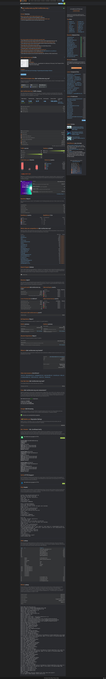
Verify (27, 475)
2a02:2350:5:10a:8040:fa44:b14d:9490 (75, 98)
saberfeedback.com (25, 250)
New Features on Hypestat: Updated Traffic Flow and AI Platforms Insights (77, 133)
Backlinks (25, 199)
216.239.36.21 (53, 51)
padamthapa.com (24, 251)
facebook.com (72, 23)
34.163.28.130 (69, 107)
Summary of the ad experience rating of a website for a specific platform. (34, 321)
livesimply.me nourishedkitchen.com (74, 93)
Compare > (62, 236)
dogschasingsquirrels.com (26, 254)
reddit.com (80, 26)
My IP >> (83, 120)
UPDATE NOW (76, 10)
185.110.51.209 (70, 109)
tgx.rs (22, 238)
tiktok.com (71, 26)
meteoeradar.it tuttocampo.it (73, 77)
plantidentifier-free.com (72, 45)
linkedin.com (80, 27)
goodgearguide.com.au (25, 263)
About (58, 678)
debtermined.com (34, 377)
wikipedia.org (71, 30)
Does (33, 390)
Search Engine (27, 267)
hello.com (62, 375)
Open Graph (42, 86)
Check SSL (62, 437)
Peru (47, 167)
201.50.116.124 (70, 111)
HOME (29, 0)
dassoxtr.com (70, 38)
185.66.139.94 (69, 112)
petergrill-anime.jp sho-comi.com (74, 85)
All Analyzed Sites (47, 678)
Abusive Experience (28, 336)
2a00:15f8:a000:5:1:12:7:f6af (73, 105)
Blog (52, 678)
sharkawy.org (47, 377)
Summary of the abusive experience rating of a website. (31, 338)
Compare (61, 3)
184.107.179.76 (70, 108)
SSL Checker (31, 429)
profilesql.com (23, 257)
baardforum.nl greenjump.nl (73, 88)
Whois (25, 584)
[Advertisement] (43, 30)
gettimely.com (23, 237)
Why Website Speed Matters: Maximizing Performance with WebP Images (78, 128)
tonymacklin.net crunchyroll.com (74, 78)
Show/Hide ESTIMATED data (75, 145)
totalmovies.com (70, 37)
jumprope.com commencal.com (74, 74)
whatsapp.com (81, 31)
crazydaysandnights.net (25, 377)
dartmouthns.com (70, 42)
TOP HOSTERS (43, 0)
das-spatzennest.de (71, 56)
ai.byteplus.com (70, 52)
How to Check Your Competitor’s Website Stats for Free (78, 138)
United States (48, 163)
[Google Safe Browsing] (21, 415)
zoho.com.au (23, 240)
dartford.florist (70, 51)
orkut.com (23, 375)
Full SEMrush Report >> (61, 194)
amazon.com (80, 24)
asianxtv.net (41, 377)
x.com (70, 24)
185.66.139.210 (70, 114)
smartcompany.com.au (25, 241)
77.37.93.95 (69, 101)
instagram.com (81, 23)
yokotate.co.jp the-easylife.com (74, 79)
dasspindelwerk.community (72, 55)
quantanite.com (24, 246)
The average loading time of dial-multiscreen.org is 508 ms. (32, 383)
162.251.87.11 (69, 118)
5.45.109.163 (69, 104)
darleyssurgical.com (71, 44)
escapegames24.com (39, 375)
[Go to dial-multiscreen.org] (48, 8)
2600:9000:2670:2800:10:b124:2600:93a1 (75, 116)
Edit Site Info (23, 74)
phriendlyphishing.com (25, 248)
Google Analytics (25, 86)
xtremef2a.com (56, 375)
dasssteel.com (70, 49)
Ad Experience (27, 319)
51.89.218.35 (69, 115)
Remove (71, 151)
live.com (79, 30)
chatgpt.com (71, 29)
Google (27, 409)
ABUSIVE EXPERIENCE (53, 0)
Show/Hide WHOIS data (74, 149)
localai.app (23, 253)
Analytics (23, 85)
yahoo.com (80, 29)
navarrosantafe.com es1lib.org (73, 82)
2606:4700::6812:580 (71, 100)
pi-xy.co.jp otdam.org (72, 89)
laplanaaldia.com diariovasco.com (74, 83)
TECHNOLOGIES (59, 0)
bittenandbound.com (30, 375)
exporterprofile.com (48, 375)
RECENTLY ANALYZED (37, 0)
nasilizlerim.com (70, 53)
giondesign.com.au (24, 258)
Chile (47, 169)
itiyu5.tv (22, 243)
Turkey (47, 166)
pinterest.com (72, 31)
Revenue (25, 280)
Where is (32, 350)
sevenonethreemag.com (72, 47)
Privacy (54, 678)
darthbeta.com (70, 41)
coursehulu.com (24, 244)
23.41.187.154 (69, 103)
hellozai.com (23, 247)
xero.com (23, 236)
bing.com (71, 27)
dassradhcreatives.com (72, 40)
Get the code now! (76, 161)
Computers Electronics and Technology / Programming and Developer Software (36, 70)
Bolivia (47, 165)
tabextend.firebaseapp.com (26, 260)
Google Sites (33, 86)
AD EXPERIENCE (47, 0)
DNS (24, 540)
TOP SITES (32, 0)
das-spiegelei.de (70, 48)
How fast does (32, 381)
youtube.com (80, 21)
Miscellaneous (42, 85)
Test (64, 483)
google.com (71, 21)
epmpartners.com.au (25, 261)
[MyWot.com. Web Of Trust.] (22, 419)
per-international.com (25, 256)
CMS (31, 85)
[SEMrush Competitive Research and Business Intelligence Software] (26, 174)
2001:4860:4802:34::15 (46, 51)
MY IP (63, 0)
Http (24, 487)
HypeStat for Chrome (77, 68)
